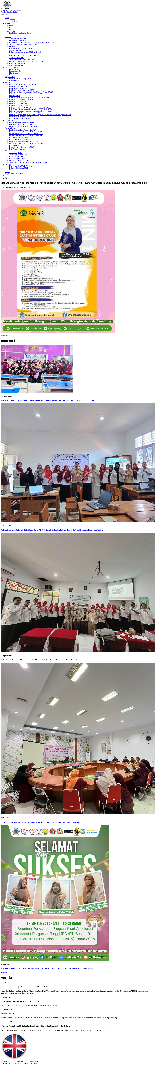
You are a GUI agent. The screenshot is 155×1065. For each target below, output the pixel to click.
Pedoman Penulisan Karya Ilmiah (20, 79)
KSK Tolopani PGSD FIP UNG (20, 139)
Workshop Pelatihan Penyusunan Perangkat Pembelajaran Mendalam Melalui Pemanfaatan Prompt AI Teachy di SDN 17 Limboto (48, 400)
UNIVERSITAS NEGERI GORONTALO (15, 1061)
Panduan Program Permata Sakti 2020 (22, 90)
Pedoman (8, 82)
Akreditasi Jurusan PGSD (17, 39)
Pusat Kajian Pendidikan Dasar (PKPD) (22, 122)
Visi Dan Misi (14, 21)
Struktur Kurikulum (15, 170)
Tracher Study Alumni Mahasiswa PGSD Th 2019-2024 (28, 162)
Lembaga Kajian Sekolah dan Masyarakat (23, 126)
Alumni (7, 151)
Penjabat (12, 25)
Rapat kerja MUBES (16, 156)
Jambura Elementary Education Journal (22, 60)
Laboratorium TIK (15, 75)
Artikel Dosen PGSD (16, 58)
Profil (7, 18)
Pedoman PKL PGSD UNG (18, 86)
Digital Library (10, 77)
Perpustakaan (13, 69)
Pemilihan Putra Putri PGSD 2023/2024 (22, 130)
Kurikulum (8, 164)
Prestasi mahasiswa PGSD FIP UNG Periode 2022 (26, 134)
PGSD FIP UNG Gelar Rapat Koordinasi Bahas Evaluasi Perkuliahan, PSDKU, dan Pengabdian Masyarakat (40, 822)
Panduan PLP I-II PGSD (17, 101)
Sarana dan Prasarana (12, 67)
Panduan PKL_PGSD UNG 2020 (20, 103)
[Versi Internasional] (6, 178)
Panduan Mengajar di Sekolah (19, 105)
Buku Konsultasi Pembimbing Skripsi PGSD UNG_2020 (28, 107)
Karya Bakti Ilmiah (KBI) (17, 63)
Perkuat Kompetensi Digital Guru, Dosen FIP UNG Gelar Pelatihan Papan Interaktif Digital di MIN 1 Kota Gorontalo (43, 660)
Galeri (7, 35)
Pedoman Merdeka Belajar (18, 88)
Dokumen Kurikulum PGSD (18, 168)
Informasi (8, 37)
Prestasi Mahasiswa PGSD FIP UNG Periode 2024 (26, 143)
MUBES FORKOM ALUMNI (19, 160)
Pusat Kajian (9, 120)
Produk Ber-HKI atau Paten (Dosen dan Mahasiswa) (26, 61)
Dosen (11, 27)
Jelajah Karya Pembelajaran (14, 174)
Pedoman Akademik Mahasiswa (20, 117)
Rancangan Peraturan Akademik (20, 118)
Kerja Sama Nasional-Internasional (20, 48)
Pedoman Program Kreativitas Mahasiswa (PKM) (25, 94)
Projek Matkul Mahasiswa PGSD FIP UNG (23, 141)
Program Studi (10, 31)
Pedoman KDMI (14, 96)
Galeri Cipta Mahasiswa (17, 65)
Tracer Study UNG (15, 153)
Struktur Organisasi (15, 50)
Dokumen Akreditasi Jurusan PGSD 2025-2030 (25, 52)
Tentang (12, 20)
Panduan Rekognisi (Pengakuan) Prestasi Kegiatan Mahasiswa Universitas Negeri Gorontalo (40, 115)
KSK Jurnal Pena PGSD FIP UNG (21, 137)
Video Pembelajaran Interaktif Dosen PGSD (24, 56)
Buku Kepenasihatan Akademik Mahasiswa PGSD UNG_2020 (30, 109)
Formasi (7, 23)
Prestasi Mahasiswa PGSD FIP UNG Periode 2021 (26, 132)
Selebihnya (4, 972)
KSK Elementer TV (16, 145)
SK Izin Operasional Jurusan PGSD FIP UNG (24, 44)
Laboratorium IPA (15, 71)
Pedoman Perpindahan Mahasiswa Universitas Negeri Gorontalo (30, 111)
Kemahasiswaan (10, 128)
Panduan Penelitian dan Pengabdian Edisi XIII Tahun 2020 (29, 98)
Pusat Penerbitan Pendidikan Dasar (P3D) (23, 124)
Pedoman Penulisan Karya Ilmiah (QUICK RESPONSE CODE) (31, 92)
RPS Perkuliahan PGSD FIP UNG (20, 166)
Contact (7, 172)
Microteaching (14, 73)
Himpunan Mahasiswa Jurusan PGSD (22, 147)
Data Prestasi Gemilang (17, 149)
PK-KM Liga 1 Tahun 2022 (18, 41)
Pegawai (12, 29)
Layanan (12, 46)
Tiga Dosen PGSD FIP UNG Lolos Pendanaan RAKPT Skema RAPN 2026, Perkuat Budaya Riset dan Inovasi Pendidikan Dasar (47, 968)
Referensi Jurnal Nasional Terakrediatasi (22, 84)
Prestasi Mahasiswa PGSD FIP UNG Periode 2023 (26, 136)
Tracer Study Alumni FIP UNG (19, 155)
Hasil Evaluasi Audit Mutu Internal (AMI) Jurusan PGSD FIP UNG (32, 42)
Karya (7, 54)
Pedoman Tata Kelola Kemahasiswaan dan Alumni (26, 113)
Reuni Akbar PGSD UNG (18, 158)
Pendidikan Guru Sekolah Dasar (20, 33)
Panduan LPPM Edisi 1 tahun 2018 (21, 99)
